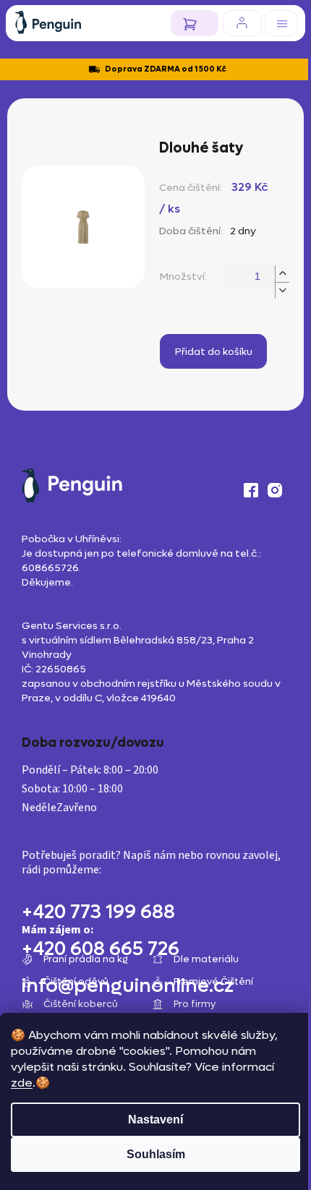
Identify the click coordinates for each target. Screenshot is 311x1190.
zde (22, 1082)
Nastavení (155, 1119)
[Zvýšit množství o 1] (282, 273)
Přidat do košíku (213, 352)
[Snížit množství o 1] (282, 290)
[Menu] (281, 23)
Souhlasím (156, 1154)
